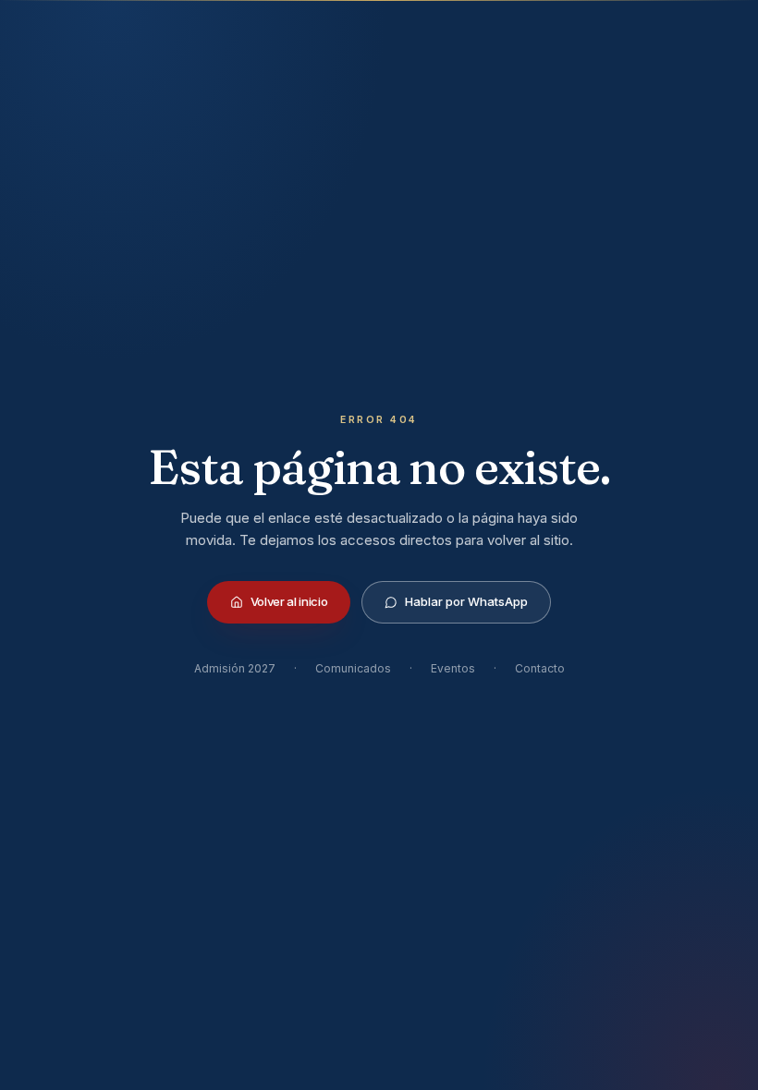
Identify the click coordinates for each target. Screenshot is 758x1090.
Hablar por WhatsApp (466, 601)
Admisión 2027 (234, 668)
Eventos (453, 668)
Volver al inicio (289, 601)
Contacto (540, 668)
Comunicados (353, 668)
